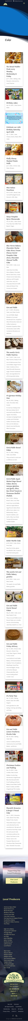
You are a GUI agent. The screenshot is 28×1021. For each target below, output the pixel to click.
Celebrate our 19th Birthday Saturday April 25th (13, 129)
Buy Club (10, 1004)
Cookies (8, 772)
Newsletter (20, 1011)
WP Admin (20, 1009)
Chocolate (12, 403)
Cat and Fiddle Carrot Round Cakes (11, 608)
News (7, 107)
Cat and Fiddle (11, 307)
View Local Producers (14, 881)
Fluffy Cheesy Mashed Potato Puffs (12, 160)
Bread (15, 192)
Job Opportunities (9, 1006)
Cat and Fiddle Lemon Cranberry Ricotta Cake (12, 731)
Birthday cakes (12, 103)
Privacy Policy (6, 1011)
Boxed (8, 700)
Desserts (8, 81)
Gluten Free (15, 651)
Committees (19, 1006)
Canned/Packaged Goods (13, 195)
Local (7, 83)
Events (19, 105)
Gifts (13, 197)
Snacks (18, 312)
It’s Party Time (11, 696)
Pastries (12, 83)
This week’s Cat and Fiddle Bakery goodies (13, 574)
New (16, 197)
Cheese (8, 137)
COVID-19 (14, 1011)
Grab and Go (15, 81)
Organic (15, 653)
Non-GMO (15, 224)
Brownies (16, 310)
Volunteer (16, 1004)
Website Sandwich (17, 1018)
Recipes (12, 168)
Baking (15, 79)
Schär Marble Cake (13, 541)
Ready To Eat (17, 359)
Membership (7, 1009)
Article (15, 166)
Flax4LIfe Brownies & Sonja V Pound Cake (13, 810)
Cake (19, 79)
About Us (14, 1009)
